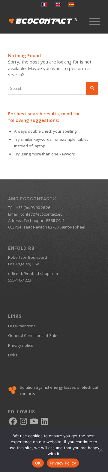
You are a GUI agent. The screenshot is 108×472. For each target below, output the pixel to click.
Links (12, 355)
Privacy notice (20, 345)
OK (38, 463)
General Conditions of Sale (32, 335)
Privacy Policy (63, 463)
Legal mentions (22, 326)
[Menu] (91, 21)
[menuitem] (91, 21)
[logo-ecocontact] (45, 21)
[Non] (101, 450)
